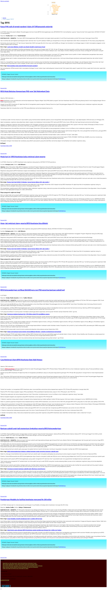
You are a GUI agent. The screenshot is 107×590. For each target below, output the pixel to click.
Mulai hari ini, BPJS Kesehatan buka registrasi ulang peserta (22, 157)
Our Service (56, 7)
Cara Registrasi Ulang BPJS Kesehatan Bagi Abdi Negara (21, 360)
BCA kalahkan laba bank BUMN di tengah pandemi (22, 65)
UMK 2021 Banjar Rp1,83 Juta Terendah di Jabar (15, 568)
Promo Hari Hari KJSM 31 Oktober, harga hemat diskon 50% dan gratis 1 (28, 182)
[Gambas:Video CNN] (6, 145)
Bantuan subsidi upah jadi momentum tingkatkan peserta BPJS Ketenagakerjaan (30, 428)
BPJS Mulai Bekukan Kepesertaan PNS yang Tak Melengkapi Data (24, 91)
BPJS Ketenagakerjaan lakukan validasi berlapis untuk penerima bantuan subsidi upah (32, 451)
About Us (54, 5)
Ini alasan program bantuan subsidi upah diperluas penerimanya (26, 469)
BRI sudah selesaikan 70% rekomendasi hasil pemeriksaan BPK (20, 564)
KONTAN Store (62, 79)
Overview (55, 10)
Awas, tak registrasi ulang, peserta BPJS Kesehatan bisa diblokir (24, 223)
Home (4, 18)
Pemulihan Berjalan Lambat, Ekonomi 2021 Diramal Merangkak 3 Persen (22, 565)
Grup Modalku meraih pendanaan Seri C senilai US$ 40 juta (24, 518)
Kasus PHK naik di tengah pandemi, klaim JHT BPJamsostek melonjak (26, 27)
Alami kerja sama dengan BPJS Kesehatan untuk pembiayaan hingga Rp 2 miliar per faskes (34, 530)
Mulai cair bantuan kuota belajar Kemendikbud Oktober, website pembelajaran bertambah (34, 331)
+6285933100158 (4, 580)
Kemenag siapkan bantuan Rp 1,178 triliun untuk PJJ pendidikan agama (28, 314)
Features (55, 9)
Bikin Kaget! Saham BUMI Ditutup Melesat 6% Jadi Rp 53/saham (20, 567)
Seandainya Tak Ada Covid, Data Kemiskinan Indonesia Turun (19, 563)
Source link (3, 88)
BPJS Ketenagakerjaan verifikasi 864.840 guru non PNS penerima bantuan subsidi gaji (32, 290)
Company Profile (55, 6)
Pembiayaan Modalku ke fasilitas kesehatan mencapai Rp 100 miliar (25, 499)
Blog (54, 11)
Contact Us (55, 13)
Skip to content (4, 1)
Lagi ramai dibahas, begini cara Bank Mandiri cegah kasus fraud (26, 47)
